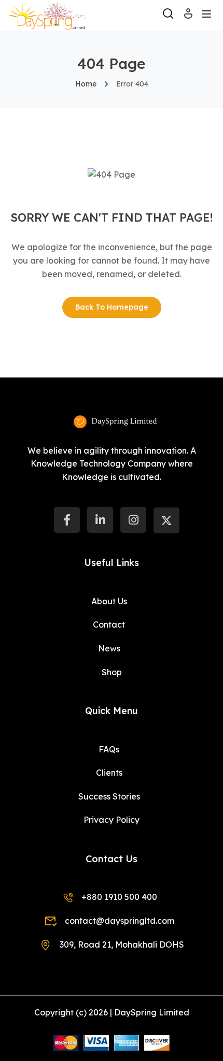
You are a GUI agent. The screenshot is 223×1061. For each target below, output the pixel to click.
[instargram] (133, 520)
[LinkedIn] (100, 520)
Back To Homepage (111, 307)
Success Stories (109, 796)
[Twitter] (166, 520)
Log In (188, 16)
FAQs (109, 749)
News (109, 648)
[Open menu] (207, 15)
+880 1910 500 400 (119, 897)
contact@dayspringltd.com (119, 920)
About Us (109, 601)
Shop (112, 672)
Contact (109, 624)
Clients (109, 772)
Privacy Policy (111, 820)
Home (85, 84)
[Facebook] (67, 520)
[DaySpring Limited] (47, 14)
